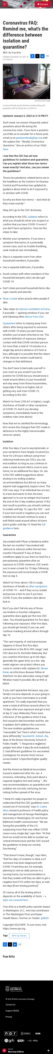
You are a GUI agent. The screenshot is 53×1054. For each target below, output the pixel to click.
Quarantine (9, 323)
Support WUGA (12, 1011)
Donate (44, 4)
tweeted (27, 736)
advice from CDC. (34, 316)
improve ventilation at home (34, 309)
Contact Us (10, 1005)
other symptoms (38, 586)
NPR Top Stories (19, 936)
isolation (32, 216)
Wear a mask (10, 298)
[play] (4, 1050)
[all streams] (49, 1050)
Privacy (9, 1017)
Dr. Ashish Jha (40, 736)
